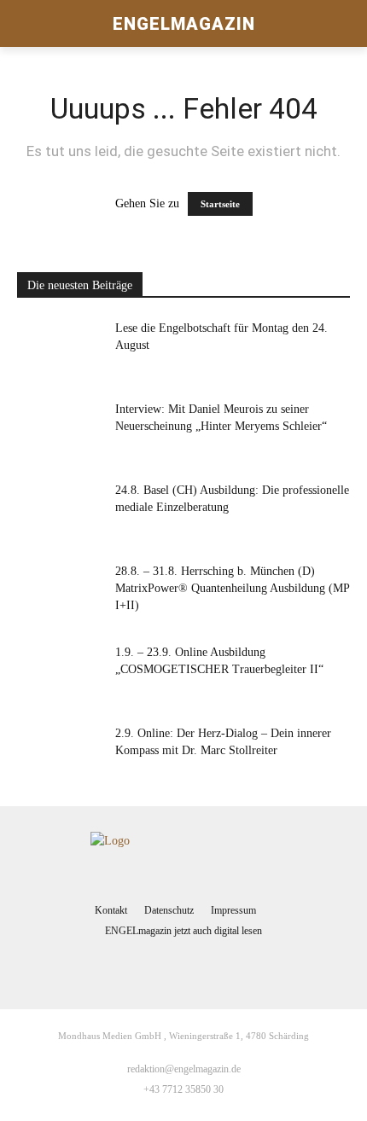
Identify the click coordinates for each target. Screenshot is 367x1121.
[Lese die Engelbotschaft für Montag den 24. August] (59, 349)
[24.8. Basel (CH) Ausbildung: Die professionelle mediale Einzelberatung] (59, 511)
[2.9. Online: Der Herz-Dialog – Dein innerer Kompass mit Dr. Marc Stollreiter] (59, 754)
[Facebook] (150, 967)
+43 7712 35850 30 (183, 1089)
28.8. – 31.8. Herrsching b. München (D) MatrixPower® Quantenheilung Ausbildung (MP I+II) (232, 588)
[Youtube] (218, 967)
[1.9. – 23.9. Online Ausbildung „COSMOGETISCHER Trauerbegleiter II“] (59, 673)
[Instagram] (183, 967)
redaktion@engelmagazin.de (184, 1069)
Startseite (220, 204)
